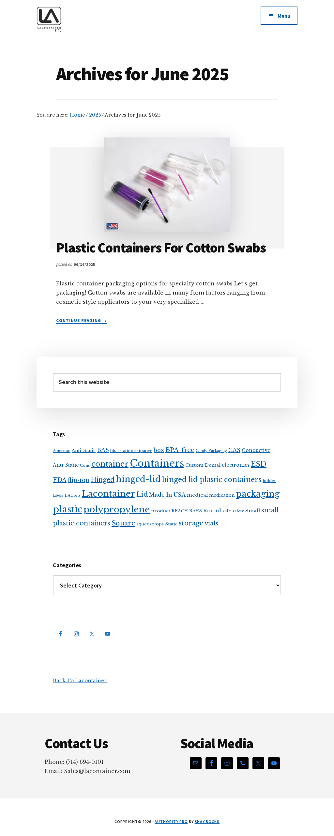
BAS (103, 450)
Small (252, 510)
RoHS (195, 510)
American (61, 451)
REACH (180, 510)
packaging (258, 494)
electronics (236, 465)
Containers (157, 463)
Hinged (102, 480)
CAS (234, 450)
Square (123, 523)
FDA (60, 480)
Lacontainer (108, 494)
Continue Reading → (81, 321)
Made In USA (167, 495)
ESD (258, 464)
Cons (85, 465)
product (160, 511)
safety (238, 511)
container (110, 464)
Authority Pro (171, 821)
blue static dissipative (131, 450)
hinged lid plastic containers (211, 479)
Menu (284, 15)
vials (211, 523)
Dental (212, 465)
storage (191, 523)
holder (269, 480)
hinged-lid (138, 479)
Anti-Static (84, 450)
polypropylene (117, 509)
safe (226, 510)
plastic (67, 509)
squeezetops (150, 524)
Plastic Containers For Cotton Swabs (161, 247)
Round (212, 510)
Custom (194, 465)
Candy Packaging (211, 451)
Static (171, 524)
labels (58, 495)
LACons (73, 495)
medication (222, 495)
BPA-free (179, 450)
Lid (142, 494)
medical (197, 495)
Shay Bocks (207, 821)
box (159, 450)
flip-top (78, 480)
